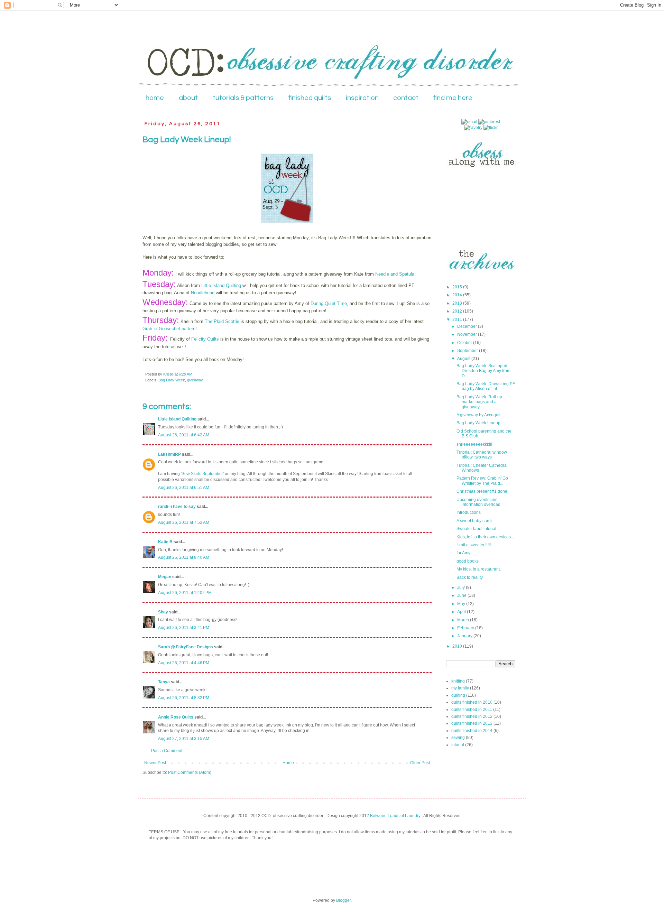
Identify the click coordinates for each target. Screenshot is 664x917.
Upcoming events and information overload (478, 502)
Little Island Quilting (221, 285)
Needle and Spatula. (395, 274)
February (466, 628)
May (461, 603)
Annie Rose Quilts (175, 717)
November (467, 334)
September (468, 350)
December (467, 326)
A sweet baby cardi (474, 520)
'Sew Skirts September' (203, 473)
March (463, 620)
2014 (457, 295)
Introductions (468, 512)
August (464, 358)
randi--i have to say (177, 506)
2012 (457, 311)
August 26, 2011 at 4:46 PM (183, 662)
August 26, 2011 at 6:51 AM (183, 487)
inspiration (362, 97)
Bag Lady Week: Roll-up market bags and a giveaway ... (479, 402)
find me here (452, 97)
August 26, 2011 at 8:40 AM (183, 557)
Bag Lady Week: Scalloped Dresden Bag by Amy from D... (483, 370)
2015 (457, 287)
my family (460, 688)
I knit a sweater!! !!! (473, 545)
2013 (457, 303)
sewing (458, 737)
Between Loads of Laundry (395, 815)
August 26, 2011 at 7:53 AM (183, 522)
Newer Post (155, 762)
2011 (457, 319)
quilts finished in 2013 (471, 723)
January (465, 635)
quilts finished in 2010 (471, 702)
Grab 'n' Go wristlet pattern (168, 328)
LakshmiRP (169, 454)
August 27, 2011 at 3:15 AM (183, 738)
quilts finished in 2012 (471, 716)
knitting (458, 681)
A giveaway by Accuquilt (478, 415)
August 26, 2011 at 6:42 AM (183, 435)
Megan (164, 576)
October (465, 342)
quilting (458, 695)
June (462, 595)
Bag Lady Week (171, 380)
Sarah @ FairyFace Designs (185, 647)
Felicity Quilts (205, 339)
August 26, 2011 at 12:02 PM (185, 592)
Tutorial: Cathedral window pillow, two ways (481, 455)
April (462, 611)
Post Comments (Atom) (189, 772)
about (188, 97)
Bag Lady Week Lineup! (478, 422)
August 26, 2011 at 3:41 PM (183, 627)
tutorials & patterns (243, 97)
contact (405, 97)
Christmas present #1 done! (482, 491)
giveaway (195, 380)
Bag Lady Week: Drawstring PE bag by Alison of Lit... (485, 386)
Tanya (164, 681)
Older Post (420, 762)
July (461, 587)
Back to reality (469, 577)
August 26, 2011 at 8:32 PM (183, 697)
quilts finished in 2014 (471, 730)
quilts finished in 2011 (471, 709)
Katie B (165, 541)
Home (288, 762)
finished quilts (309, 97)
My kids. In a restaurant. (478, 569)
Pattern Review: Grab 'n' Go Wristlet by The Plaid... (482, 480)
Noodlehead (202, 292)
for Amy (463, 552)
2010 (457, 646)
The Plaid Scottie (222, 321)
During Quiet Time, (329, 303)
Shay (163, 612)
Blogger (343, 900)
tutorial (457, 744)
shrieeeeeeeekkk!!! (474, 444)
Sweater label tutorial (476, 528)
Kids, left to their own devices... (485, 537)
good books (467, 561)
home (155, 97)
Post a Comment (166, 750)
